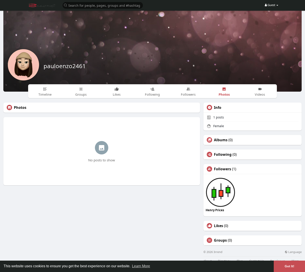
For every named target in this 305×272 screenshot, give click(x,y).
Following (223, 154)
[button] (102, 5)
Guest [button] (271, 5)
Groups (220, 240)
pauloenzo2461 (65, 66)
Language (295, 252)
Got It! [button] (289, 266)
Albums (221, 140)
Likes (218, 226)
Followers (222, 169)
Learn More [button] (141, 266)
